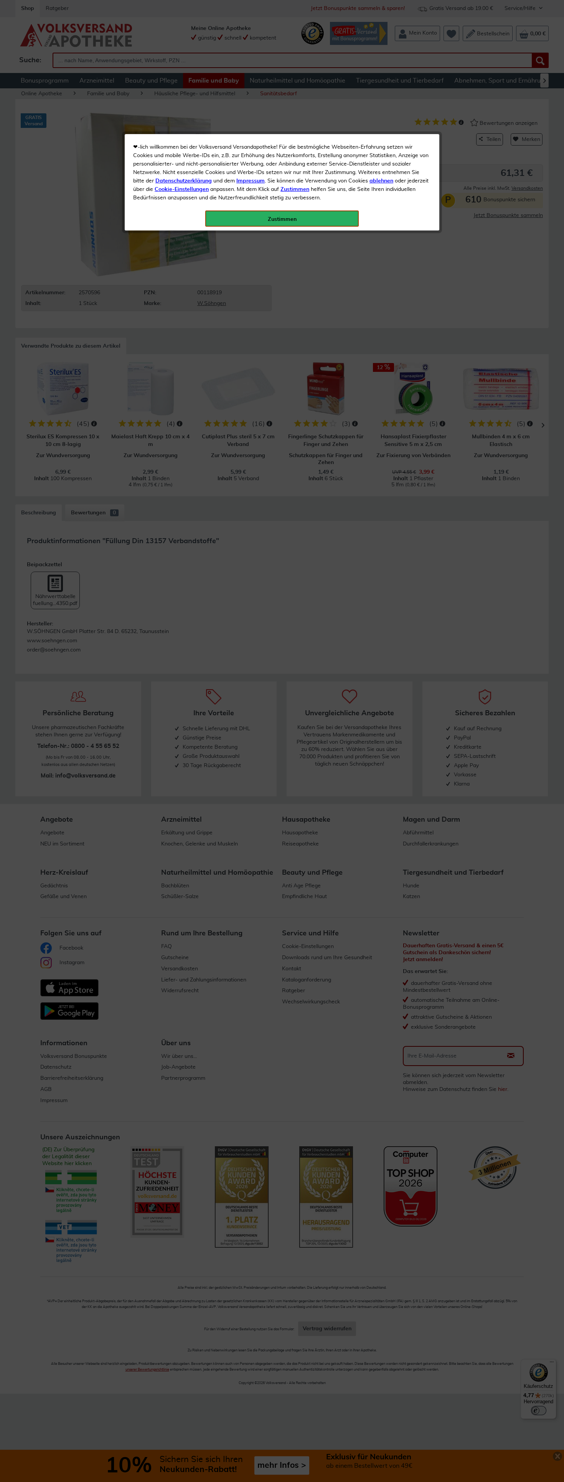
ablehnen (381, 181)
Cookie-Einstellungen (182, 189)
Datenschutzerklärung (183, 181)
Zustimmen (294, 189)
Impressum (250, 181)
